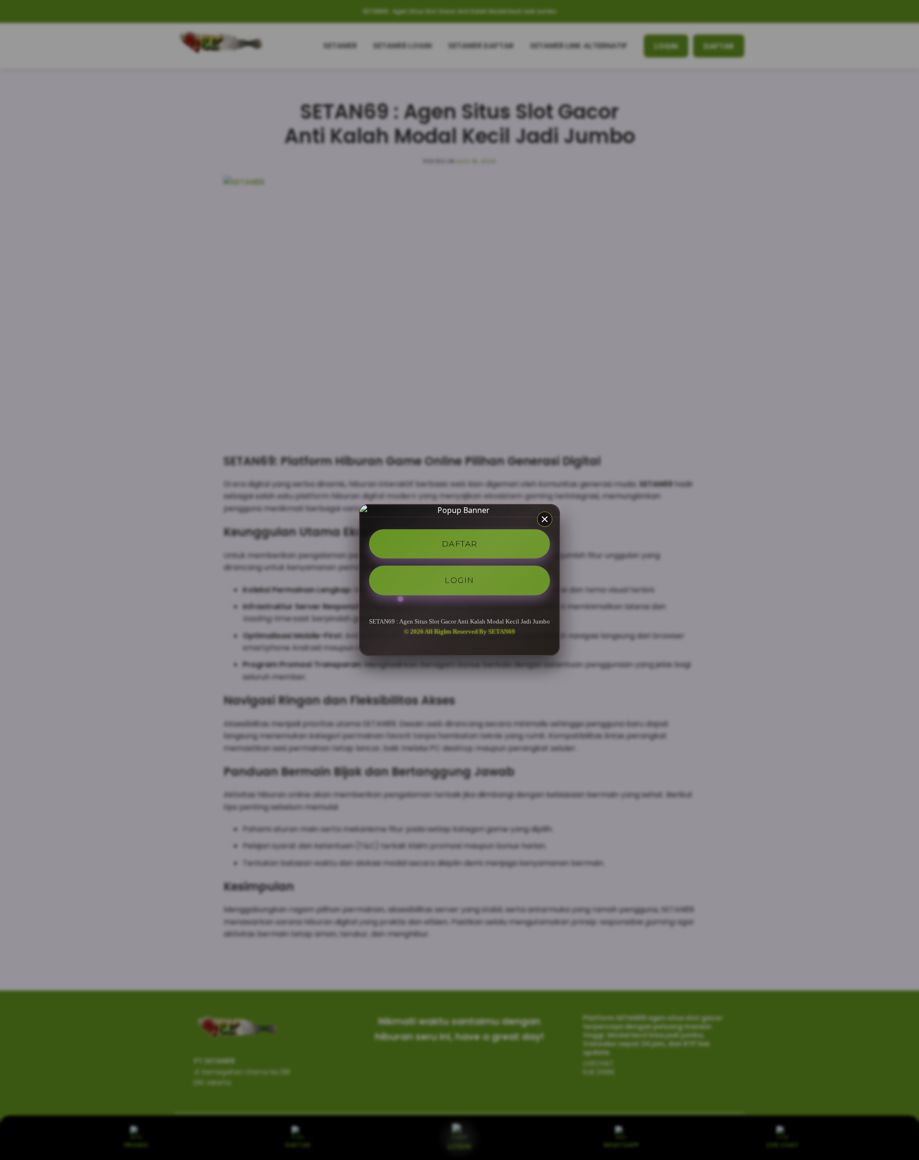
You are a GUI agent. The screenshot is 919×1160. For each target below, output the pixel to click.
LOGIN (459, 580)
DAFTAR (460, 543)
